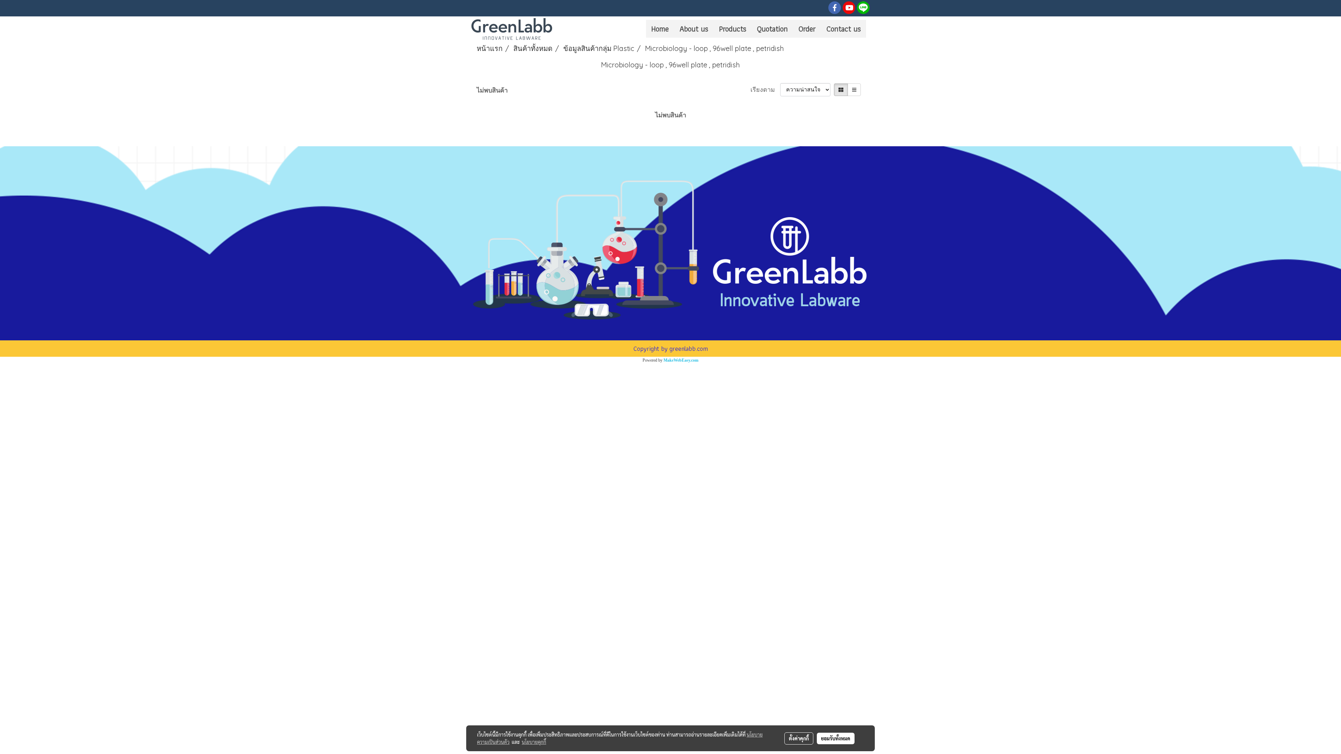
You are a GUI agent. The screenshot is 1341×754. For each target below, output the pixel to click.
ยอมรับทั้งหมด (835, 738)
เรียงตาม (765, 90)
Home (660, 29)
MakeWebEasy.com (681, 360)
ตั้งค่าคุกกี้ (799, 738)
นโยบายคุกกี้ (534, 742)
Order (807, 29)
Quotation (772, 29)
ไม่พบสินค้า (492, 90)
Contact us (844, 29)
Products (732, 29)
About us (694, 29)
